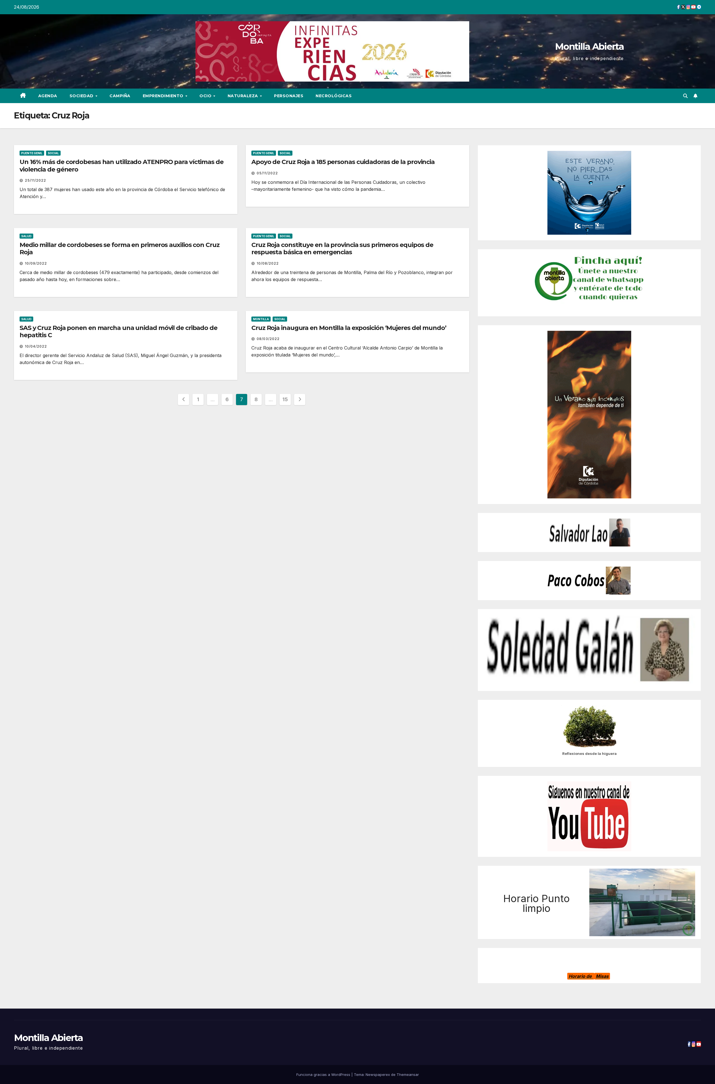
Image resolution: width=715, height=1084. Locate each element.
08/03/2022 (268, 339)
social (53, 153)
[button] (685, 96)
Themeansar (408, 1074)
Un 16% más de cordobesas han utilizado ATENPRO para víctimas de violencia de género (121, 165)
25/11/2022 (35, 180)
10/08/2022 (268, 263)
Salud (26, 236)
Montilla (261, 319)
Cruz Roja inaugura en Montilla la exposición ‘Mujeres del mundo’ (348, 328)
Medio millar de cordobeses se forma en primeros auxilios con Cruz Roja (120, 248)
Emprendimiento (164, 95)
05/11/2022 (267, 173)
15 (285, 399)
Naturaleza (243, 95)
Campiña (119, 95)
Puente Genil (31, 153)
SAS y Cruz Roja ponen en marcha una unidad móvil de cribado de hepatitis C (118, 331)
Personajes (288, 95)
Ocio (206, 95)
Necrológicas (334, 95)
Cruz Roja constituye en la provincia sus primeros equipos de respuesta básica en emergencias (342, 248)
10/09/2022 (36, 263)
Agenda (47, 95)
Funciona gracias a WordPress (323, 1074)
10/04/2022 (36, 346)
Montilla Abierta (589, 46)
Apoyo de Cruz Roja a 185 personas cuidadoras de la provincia (343, 162)
